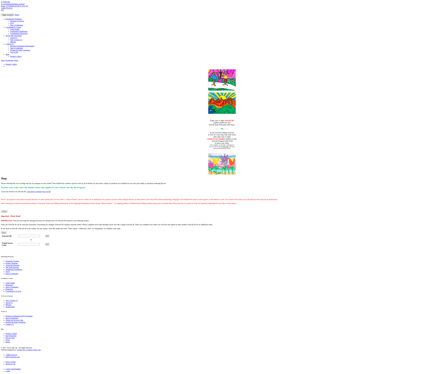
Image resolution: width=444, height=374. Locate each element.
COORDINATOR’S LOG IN (17, 6)
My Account (10, 338)
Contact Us (10, 44)
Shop (7, 54)
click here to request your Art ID (39, 192)
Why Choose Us (16, 40)
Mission (13, 42)
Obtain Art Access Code (14, 320)
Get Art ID (14, 52)
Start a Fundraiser (16, 25)
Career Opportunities (13, 369)
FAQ (12, 23)
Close (4, 233)
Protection (9, 289)
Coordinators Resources (19, 34)
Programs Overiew (12, 261)
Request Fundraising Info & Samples (19, 316)
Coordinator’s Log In (13, 291)
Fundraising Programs (14, 19)
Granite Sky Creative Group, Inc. (29, 350)
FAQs (8, 272)
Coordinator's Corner (13, 27)
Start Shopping (11, 336)
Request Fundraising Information (22, 46)
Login (8, 371)
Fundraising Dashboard (18, 31)
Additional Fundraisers (14, 269)
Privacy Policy (11, 362)
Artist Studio (14, 29)
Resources (9, 285)
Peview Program (12, 263)
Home (3, 6)
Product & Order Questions (20, 50)
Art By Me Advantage (14, 36)
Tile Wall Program (12, 267)
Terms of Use (10, 364)
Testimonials (10, 307)
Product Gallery (16, 56)
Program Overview (17, 21)
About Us (13, 38)
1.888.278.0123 (6, 8)
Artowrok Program (12, 265)
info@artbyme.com (13, 357)
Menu (17, 15)
